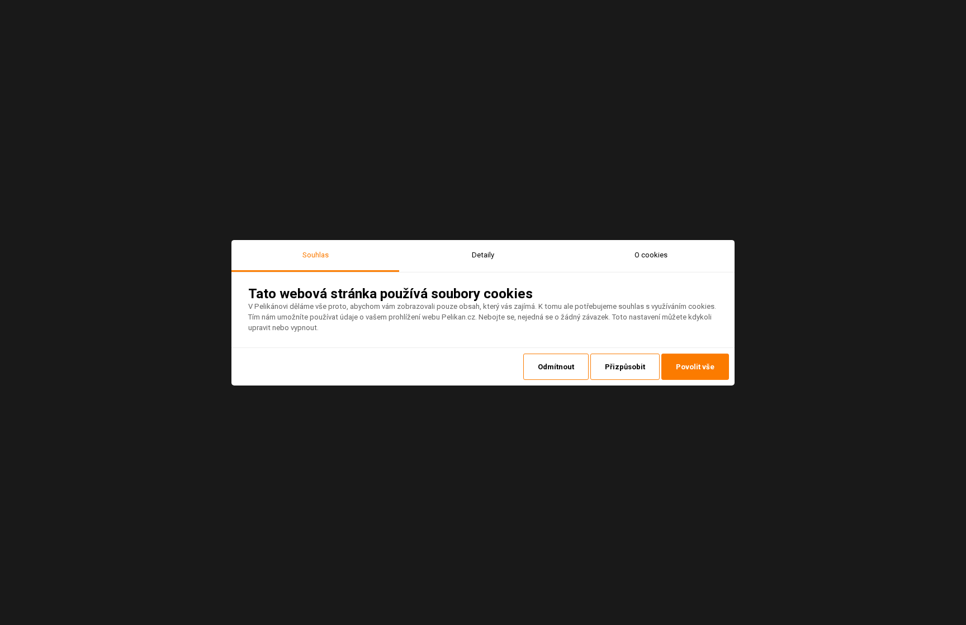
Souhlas (315, 254)
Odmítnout (556, 367)
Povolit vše (695, 367)
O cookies (650, 254)
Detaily (483, 254)
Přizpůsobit (625, 367)
